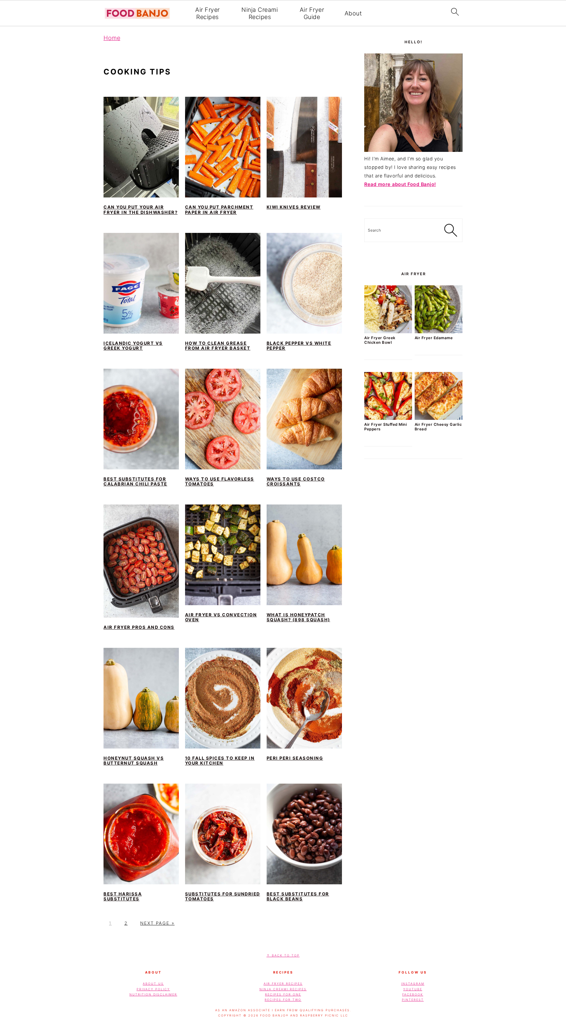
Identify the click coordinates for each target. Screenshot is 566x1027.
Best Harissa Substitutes (123, 896)
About (353, 13)
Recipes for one (283, 994)
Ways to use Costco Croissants (296, 481)
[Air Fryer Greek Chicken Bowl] (388, 331)
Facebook (412, 994)
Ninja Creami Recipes (259, 13)
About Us (153, 983)
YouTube (412, 989)
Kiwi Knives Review (294, 207)
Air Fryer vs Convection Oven (221, 617)
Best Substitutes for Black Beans (298, 896)
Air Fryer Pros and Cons (139, 627)
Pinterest (413, 999)
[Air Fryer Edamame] (438, 331)
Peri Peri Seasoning (295, 758)
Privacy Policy (153, 989)
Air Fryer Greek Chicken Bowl (380, 340)
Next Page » (157, 923)
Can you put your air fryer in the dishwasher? (141, 209)
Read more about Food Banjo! (400, 184)
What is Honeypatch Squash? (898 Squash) (298, 617)
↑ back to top (283, 955)
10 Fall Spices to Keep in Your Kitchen (220, 760)
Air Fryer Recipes (207, 13)
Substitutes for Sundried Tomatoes (222, 896)
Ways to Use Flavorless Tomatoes (219, 481)
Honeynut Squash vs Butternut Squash (134, 760)
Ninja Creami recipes (283, 989)
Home (112, 37)
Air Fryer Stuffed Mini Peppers (385, 426)
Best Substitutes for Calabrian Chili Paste (135, 481)
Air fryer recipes (283, 983)
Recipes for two (283, 999)
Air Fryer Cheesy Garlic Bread (438, 426)
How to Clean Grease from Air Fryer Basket (218, 345)
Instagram (412, 983)
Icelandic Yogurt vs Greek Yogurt (133, 345)
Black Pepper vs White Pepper (299, 345)
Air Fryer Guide (312, 13)
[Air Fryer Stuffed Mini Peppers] (388, 418)
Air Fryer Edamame (434, 338)
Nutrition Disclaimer (153, 994)
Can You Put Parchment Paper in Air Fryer (219, 209)
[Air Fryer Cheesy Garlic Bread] (438, 418)
